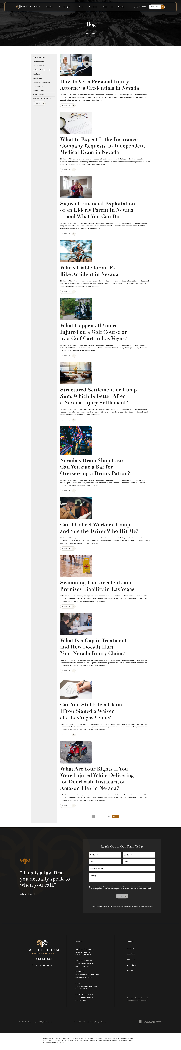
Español (121, 7)
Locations (79, 7)
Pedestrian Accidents (41, 82)
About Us (49, 7)
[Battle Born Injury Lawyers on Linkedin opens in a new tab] (48, 965)
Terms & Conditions (81, 1022)
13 (105, 816)
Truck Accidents (39, 94)
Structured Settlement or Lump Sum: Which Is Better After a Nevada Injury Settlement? (98, 396)
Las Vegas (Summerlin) (85, 949)
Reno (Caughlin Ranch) (85, 994)
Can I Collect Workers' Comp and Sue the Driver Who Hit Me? (99, 527)
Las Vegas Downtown (84, 960)
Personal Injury (64, 7)
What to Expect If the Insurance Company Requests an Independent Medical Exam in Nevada (102, 145)
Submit (120, 896)
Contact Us (155, 7)
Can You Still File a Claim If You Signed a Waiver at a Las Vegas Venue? (91, 711)
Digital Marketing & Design (153, 1022)
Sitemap (104, 1022)
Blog (93, 33)
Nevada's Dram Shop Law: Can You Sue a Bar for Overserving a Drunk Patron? (95, 466)
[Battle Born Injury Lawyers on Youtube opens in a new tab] (44, 965)
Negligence (37, 74)
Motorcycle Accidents (41, 70)
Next (115, 816)
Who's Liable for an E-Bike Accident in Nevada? (90, 270)
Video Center (108, 7)
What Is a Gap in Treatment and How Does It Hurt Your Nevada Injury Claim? (93, 646)
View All (37, 103)
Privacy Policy (130, 906)
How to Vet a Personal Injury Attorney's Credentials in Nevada (99, 84)
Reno (78, 983)
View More (66, 105)
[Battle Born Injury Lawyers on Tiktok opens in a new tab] (51, 965)
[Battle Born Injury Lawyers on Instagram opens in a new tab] (32, 965)
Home (88, 33)
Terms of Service (144, 906)
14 (109, 816)
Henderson (80, 972)
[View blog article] (76, 65)
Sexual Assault (38, 90)
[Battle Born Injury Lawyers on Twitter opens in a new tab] (40, 965)
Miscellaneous (38, 66)
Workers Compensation (42, 98)
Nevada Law (37, 78)
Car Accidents (38, 61)
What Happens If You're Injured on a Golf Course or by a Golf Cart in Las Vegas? (93, 331)
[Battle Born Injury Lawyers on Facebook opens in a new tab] (36, 965)
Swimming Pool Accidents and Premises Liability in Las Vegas (97, 585)
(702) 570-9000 (58, 1043)
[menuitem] (32, 965)
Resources (93, 7)
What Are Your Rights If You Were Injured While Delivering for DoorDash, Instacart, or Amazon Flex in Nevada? (97, 778)
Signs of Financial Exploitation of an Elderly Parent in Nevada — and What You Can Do (97, 210)
